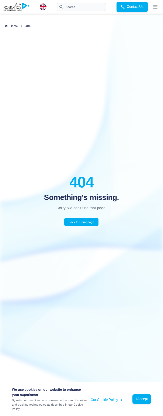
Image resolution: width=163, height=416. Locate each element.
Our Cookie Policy (104, 400)
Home (14, 26)
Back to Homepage (81, 222)
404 (28, 26)
